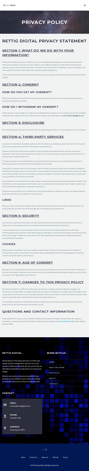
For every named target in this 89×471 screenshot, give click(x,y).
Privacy (65, 457)
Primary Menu (85, 5)
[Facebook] (43, 449)
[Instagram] (46, 449)
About (52, 378)
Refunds (56, 457)
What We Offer (56, 367)
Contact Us (33, 457)
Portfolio (54, 373)
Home (51, 362)
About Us (45, 457)
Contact (53, 384)
